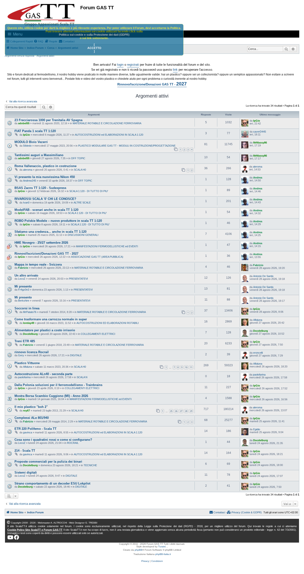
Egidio (256, 429)
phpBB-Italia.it (163, 554)
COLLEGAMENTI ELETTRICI (98, 333)
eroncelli (258, 352)
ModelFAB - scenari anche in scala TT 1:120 (46, 210)
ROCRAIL (73, 442)
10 (186, 367)
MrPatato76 (29, 312)
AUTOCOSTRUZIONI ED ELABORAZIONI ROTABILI (107, 323)
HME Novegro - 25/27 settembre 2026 (41, 242)
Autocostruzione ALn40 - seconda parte (43, 374)
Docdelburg (30, 333)
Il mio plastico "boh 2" (31, 407)
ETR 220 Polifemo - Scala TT (35, 428)
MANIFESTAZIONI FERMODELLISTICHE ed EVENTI (107, 246)
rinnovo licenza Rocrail (31, 352)
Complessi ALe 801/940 (31, 418)
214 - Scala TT (24, 450)
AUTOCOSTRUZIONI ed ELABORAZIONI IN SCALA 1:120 (109, 134)
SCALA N (82, 377)
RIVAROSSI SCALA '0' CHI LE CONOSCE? (45, 199)
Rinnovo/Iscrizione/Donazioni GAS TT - (152, 83)
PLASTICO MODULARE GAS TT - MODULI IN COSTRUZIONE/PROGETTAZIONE (127, 145)
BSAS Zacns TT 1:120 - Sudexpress (40, 188)
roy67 (26, 410)
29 (191, 411)
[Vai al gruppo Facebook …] (16, 537)
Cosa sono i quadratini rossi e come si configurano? (53, 439)
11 (191, 367)
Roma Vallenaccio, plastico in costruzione (45, 166)
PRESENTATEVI (78, 278)
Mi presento (23, 286)
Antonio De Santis (263, 276)
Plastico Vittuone (27, 363)
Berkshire (23, 300)
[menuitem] (244, 512)
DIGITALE (76, 355)
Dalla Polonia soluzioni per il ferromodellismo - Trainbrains (58, 385)
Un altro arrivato (26, 275)
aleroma (27, 169)
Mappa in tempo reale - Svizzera (38, 264)
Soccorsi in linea (26, 308)
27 (181, 411)
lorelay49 (28, 323)
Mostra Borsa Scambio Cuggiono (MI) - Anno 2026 (51, 396)
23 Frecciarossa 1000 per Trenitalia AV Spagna (48, 120)
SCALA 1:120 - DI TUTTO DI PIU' (88, 191)
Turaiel (162, 546)
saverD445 (259, 131)
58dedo (27, 145)
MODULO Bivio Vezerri (31, 142)
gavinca (27, 432)
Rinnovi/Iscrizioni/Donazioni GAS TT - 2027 (46, 253)
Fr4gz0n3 (23, 289)
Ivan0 (26, 202)
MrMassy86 (260, 142)
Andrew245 (29, 180)
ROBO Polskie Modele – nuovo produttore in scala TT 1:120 (58, 221)
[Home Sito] (41, 15)
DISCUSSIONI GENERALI (83, 234)
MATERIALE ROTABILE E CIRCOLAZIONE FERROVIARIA (107, 123)
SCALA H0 (80, 169)
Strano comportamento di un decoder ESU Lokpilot (52, 483)
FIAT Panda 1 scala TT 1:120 (35, 131)
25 (171, 411)
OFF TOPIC (78, 158)
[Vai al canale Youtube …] (10, 537)
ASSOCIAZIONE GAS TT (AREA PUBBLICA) (97, 256)
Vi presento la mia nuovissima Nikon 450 (44, 177)
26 (176, 411)
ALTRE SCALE (82, 202)
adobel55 (23, 123)
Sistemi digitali (25, 472)
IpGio (256, 120)
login (120, 64)
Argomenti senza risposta (19, 55)
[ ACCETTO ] (94, 48)
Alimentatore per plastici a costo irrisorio (44, 330)
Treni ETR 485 (24, 341)
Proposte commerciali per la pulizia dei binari (48, 461)
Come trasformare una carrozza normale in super (50, 319)
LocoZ (21, 278)
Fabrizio (23, 267)
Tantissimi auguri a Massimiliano (38, 155)
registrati (133, 64)
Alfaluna (257, 319)
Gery (21, 355)
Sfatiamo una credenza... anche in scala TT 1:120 (50, 231)
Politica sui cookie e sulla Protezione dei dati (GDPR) (94, 34)
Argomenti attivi (45, 55)
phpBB (138, 550)
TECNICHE (90, 465)
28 (186, 411)
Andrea (257, 177)
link (175, 69)
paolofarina (24, 377)
